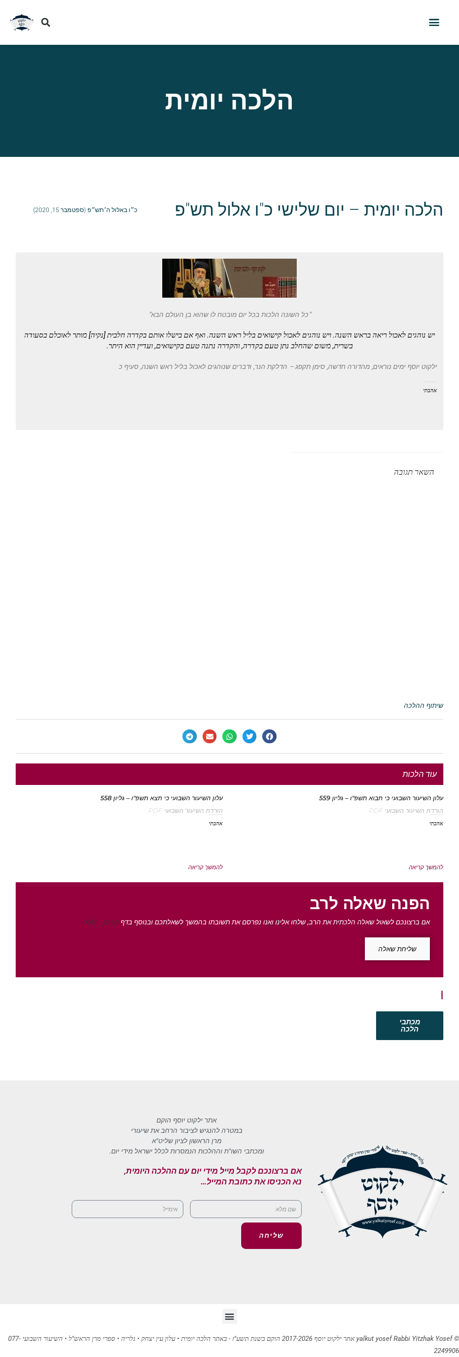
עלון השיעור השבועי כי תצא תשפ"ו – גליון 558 (161, 798)
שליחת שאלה (397, 949)
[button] (434, 22)
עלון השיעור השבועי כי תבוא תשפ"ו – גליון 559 (381, 798)
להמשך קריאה (426, 867)
